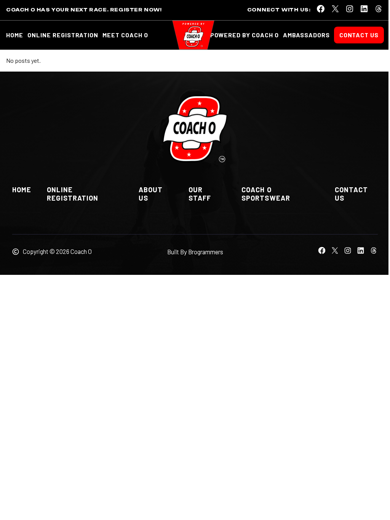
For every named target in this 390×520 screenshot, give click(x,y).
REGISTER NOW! (136, 10)
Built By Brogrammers (195, 251)
